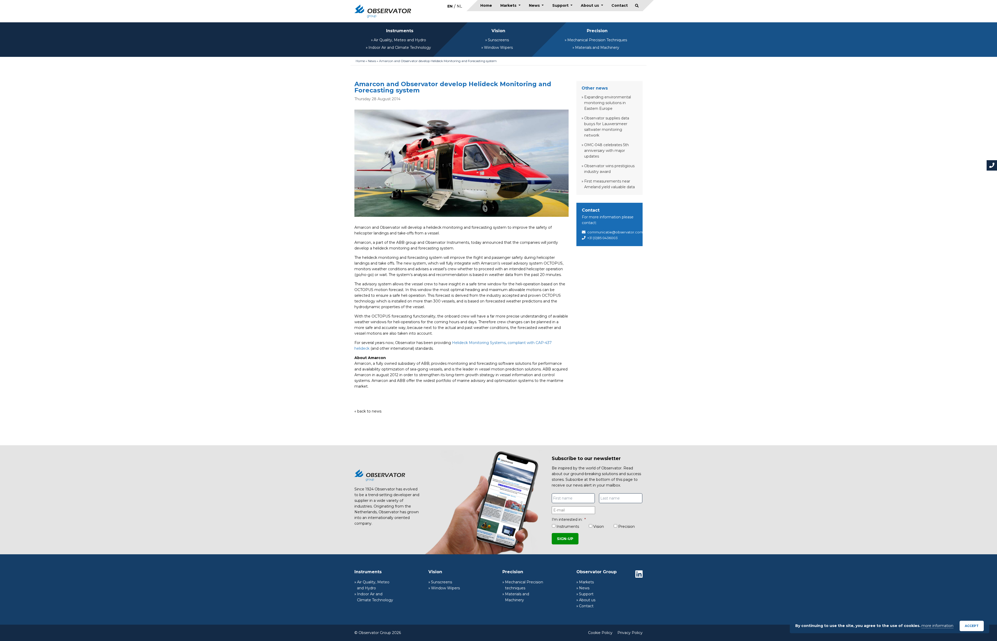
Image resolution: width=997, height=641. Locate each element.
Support (561, 5)
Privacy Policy (630, 632)
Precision (597, 30)
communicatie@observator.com (615, 232)
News (535, 5)
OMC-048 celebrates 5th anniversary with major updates (606, 151)
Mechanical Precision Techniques (597, 40)
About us (590, 5)
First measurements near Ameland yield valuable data (609, 184)
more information (937, 625)
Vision (498, 30)
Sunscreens (498, 40)
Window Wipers (498, 47)
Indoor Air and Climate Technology (399, 47)
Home (486, 5)
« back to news (367, 411)
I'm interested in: (569, 519)
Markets (508, 5)
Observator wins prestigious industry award (609, 169)
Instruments (399, 30)
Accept (972, 626)
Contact (619, 5)
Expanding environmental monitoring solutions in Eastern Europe (607, 103)
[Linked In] (639, 574)
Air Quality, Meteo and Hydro (400, 40)
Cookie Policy (600, 632)
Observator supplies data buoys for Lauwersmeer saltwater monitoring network (606, 127)
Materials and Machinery (597, 47)
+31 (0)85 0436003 (602, 238)
